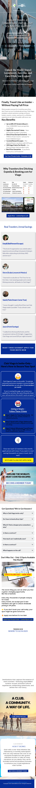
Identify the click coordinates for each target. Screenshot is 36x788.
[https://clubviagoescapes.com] (18, 5)
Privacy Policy (23, 782)
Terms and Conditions (13, 782)
